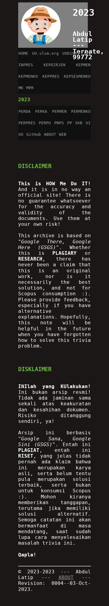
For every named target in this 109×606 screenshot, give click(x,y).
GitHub (33, 134)
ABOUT (50, 134)
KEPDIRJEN (54, 65)
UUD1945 (70, 53)
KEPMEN (83, 65)
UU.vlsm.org (45, 53)
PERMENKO (81, 111)
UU (20, 134)
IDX (87, 53)
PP (69, 123)
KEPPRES (50, 76)
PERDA (24, 111)
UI (88, 123)
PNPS (59, 123)
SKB (78, 123)
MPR (30, 88)
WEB (62, 134)
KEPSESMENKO (77, 76)
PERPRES (26, 123)
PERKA (41, 111)
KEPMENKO (28, 76)
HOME (23, 53)
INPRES (25, 65)
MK (20, 88)
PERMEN (59, 111)
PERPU (45, 123)
